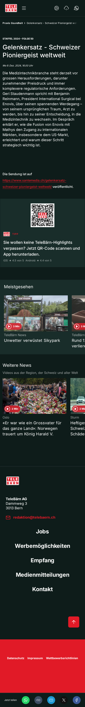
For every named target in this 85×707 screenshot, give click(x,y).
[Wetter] (66, 8)
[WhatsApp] (26, 700)
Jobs (42, 531)
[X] (64, 700)
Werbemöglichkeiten (42, 546)
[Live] (56, 8)
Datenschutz (15, 658)
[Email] (51, 700)
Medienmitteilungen (42, 574)
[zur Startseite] (11, 8)
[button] (38, 700)
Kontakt (42, 589)
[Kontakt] (76, 8)
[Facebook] (77, 700)
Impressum (35, 658)
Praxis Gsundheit (13, 23)
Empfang (42, 560)
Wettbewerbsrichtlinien (62, 658)
